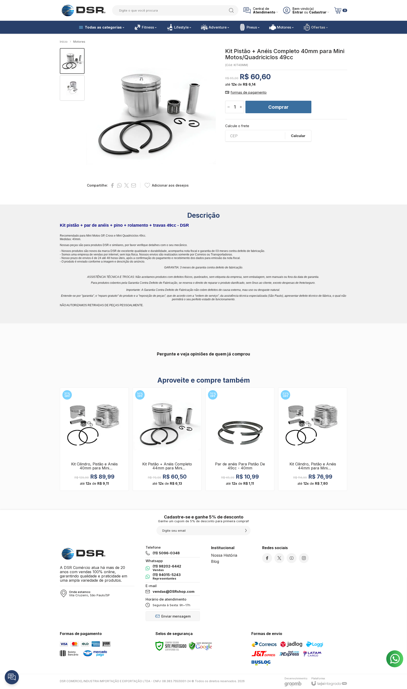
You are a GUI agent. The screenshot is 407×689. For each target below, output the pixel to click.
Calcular (298, 136)
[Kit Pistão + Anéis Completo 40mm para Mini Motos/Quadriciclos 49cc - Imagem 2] (72, 88)
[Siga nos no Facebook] (267, 558)
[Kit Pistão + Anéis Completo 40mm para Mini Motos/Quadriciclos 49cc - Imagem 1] (72, 61)
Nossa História (224, 555)
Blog (215, 561)
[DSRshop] (83, 10)
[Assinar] (246, 530)
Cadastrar (317, 12)
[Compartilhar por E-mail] (133, 185)
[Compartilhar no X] (126, 185)
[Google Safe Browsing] (200, 645)
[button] (72, 61)
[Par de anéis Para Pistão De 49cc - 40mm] (240, 439)
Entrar (298, 12)
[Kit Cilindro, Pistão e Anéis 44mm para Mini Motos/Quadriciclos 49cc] (312, 439)
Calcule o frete (237, 126)
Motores (79, 41)
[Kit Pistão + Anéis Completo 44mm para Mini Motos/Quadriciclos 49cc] (167, 439)
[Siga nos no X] (279, 558)
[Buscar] (231, 10)
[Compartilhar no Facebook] (112, 185)
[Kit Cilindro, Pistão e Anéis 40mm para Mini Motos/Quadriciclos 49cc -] (94, 439)
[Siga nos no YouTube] (292, 558)
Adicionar (103, 462)
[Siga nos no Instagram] (304, 558)
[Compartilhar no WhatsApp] (119, 185)
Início (64, 41)
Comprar (278, 107)
